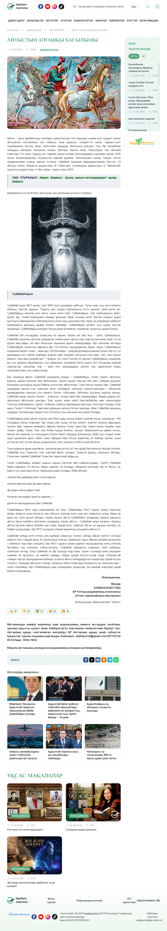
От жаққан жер (138, 130)
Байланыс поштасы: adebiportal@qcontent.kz (147, 917)
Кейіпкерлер (117, 20)
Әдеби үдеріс (16, 20)
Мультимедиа (149, 20)
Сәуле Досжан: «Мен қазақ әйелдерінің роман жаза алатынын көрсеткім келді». (142, 102)
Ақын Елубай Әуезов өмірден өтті (141, 84)
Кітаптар (66, 20)
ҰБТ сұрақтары (129, 900)
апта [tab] (134, 56)
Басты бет (13, 30)
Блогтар (132, 20)
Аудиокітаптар (83, 20)
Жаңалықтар (35, 20)
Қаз (134, 6)
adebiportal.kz (49, 49)
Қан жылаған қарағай (141, 118)
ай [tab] (143, 56)
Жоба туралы (51, 900)
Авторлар (52, 20)
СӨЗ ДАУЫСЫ (57, 30)
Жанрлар (101, 20)
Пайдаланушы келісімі (89, 900)
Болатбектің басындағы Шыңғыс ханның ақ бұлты (141, 68)
